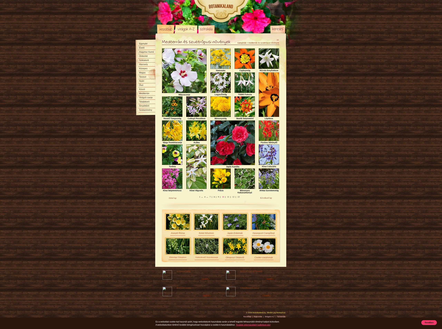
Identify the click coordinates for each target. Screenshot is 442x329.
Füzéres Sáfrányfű (269, 142)
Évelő (142, 48)
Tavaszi (142, 77)
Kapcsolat (258, 317)
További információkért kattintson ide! (253, 325)
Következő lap (266, 197)
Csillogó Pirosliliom (196, 118)
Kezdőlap (166, 29)
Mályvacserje (184, 95)
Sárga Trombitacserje (172, 142)
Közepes (143, 68)
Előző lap (172, 198)
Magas (142, 72)
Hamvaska (220, 70)
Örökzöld (143, 56)
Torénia (172, 166)
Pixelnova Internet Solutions (165, 314)
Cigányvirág (244, 70)
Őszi (141, 85)
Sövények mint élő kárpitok (251, 271)
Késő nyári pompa (184, 287)
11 (228, 197)
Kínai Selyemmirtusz (172, 190)
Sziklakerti (144, 60)
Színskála (206, 29)
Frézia (220, 190)
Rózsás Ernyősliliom (269, 70)
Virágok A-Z (186, 29)
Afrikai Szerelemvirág (269, 190)
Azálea (197, 142)
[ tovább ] (205, 278)
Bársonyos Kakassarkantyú (245, 191)
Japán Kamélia (232, 167)
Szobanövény (145, 110)
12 (233, 197)
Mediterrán (144, 93)
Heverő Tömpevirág (172, 118)
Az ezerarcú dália (183, 271)
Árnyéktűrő (144, 106)
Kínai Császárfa (269, 166)
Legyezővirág (221, 94)
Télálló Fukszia (245, 94)
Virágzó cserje (146, 97)
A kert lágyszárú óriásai (249, 287)
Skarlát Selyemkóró (245, 118)
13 (239, 197)
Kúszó (142, 89)
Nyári (141, 81)
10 (223, 197)
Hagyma (146, 52)
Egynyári (143, 43)
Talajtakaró (144, 102)
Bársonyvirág (221, 118)
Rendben (429, 322)
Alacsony (143, 64)
